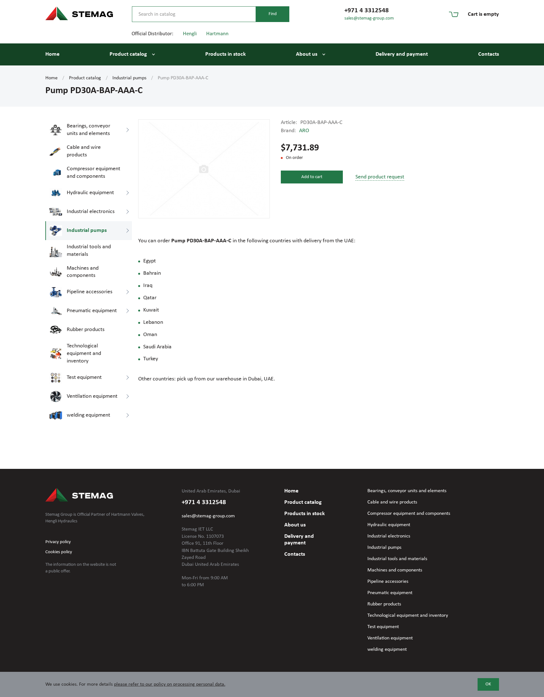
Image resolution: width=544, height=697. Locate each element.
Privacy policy (58, 542)
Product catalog (128, 54)
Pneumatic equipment (389, 592)
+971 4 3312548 (366, 10)
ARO (304, 131)
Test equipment (383, 626)
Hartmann (217, 34)
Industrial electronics (388, 536)
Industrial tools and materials (397, 558)
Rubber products (384, 604)
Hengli (190, 34)
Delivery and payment (402, 54)
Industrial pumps (129, 78)
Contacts (488, 54)
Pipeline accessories (387, 581)
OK (488, 684)
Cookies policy (58, 552)
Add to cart (311, 177)
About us (306, 54)
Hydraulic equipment (388, 524)
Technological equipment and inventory (407, 615)
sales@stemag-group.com (369, 18)
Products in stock (225, 54)
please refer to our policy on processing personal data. (169, 684)
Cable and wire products (392, 502)
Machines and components (394, 570)
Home (52, 54)
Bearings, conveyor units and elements (406, 490)
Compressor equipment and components (408, 513)
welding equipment (387, 649)
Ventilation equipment (390, 638)
